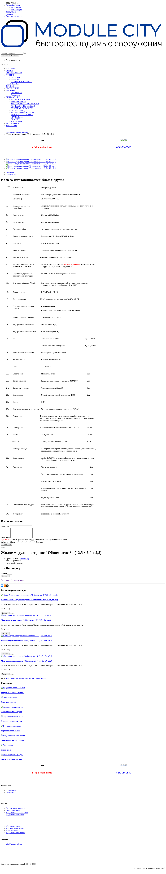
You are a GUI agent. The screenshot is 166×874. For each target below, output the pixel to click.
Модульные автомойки (15, 833)
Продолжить (6, 544)
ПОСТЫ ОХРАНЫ (14, 73)
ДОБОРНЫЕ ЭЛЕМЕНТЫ (22, 108)
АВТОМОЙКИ (12, 88)
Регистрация (16, 7)
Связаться (10, 792)
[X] (7, 585)
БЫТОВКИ (10, 68)
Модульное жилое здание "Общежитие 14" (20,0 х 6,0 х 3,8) (26, 661)
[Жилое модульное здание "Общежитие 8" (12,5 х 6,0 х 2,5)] (31, 159)
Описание (10, 172)
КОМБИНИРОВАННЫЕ (21, 82)
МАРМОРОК (16, 121)
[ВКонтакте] (2, 585)
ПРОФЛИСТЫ (17, 117)
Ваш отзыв (5, 537)
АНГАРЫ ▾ (10, 90)
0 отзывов (5, 580)
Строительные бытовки (11, 721)
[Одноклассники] (5, 585)
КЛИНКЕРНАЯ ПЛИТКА (22, 115)
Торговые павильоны (10, 731)
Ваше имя (5, 527)
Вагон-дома (6, 750)
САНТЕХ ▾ (10, 75)
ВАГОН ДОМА (12, 123)
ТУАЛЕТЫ (15, 77)
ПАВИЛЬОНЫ (12, 84)
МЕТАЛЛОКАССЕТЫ (20, 99)
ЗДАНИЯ (10, 86)
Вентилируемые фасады (11, 759)
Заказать (5, 576)
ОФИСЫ (9, 71)
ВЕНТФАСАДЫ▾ (13, 97)
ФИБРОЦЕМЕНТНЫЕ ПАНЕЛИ (25, 104)
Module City (24, 559)
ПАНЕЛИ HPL (17, 110)
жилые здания (34, 678)
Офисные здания (8, 702)
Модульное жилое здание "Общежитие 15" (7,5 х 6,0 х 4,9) (26, 620)
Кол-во (4, 573)
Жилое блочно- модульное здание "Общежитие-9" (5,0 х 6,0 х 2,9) (29, 600)
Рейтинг (4, 542)
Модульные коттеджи (15, 815)
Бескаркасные (16, 93)
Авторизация (16, 10)
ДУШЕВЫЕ (16, 79)
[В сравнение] (4, 547)
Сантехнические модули (11, 712)
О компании (11, 790)
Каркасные (15, 95)
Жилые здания (12, 830)
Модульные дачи (13, 826)
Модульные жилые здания (17, 132)
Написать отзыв (17, 580)
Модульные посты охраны (12, 693)
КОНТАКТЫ (11, 126)
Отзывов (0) (11, 174)
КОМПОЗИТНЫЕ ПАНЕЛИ (23, 106)
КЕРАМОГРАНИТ (18, 102)
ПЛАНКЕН (15, 119)
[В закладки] (2, 547)
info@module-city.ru (14, 844)
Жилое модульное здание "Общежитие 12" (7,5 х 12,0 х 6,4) (26, 640)
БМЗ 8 (43, 678)
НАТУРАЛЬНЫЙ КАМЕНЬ (22, 112)
